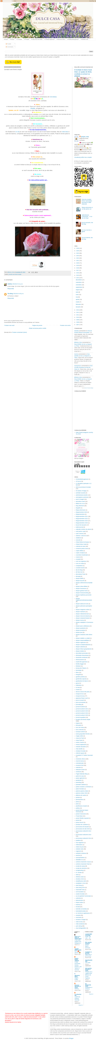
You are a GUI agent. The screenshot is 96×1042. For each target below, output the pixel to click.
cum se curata (80, 563)
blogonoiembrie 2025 (82, 523)
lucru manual (79, 729)
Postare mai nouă (9, 325)
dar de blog (79, 570)
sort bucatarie (80, 891)
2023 (77, 255)
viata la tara (79, 921)
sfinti (77, 874)
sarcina (78, 855)
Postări (9, 44)
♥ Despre (12, 39)
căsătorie (78, 538)
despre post (79, 632)
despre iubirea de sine (82, 603)
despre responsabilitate (82, 640)
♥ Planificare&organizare (73, 39)
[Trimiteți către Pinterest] (37, 272)
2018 (77, 268)
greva (77, 683)
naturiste (78, 767)
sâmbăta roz (79, 859)
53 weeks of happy (81, 490)
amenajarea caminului (82, 497)
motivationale (79, 763)
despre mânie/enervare (82, 614)
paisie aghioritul (80, 778)
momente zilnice (80, 759)
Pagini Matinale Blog (81, 774)
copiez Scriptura (80, 552)
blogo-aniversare (80, 510)
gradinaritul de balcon (82, 681)
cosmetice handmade (82, 555)
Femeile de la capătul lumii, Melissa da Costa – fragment (88, 975)
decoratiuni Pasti (80, 574)
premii (77, 820)
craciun (78, 557)
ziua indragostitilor (81, 928)
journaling (78, 704)
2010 (77, 317)
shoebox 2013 (80, 879)
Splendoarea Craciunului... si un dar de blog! (87, 216)
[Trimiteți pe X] (34, 272)
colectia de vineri (80, 546)
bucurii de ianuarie (81, 525)
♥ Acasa (6, 39)
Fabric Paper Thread (77, 959)
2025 (77, 250)
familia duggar (80, 664)
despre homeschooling (82, 592)
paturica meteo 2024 (81, 793)
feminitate (78, 670)
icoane (78, 689)
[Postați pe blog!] (33, 272)
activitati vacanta (80, 493)
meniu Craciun (80, 742)
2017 (77, 270)
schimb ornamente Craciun (83, 862)
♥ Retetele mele (84, 39)
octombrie (79, 284)
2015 (77, 275)
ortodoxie (78, 771)
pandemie (78, 780)
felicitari (78, 666)
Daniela (76, 330)
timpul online (79, 902)
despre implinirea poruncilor (83, 595)
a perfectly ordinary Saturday (77, 998)
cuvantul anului (80, 567)
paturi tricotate (80, 789)
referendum (79, 844)
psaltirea (78, 840)
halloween (79, 685)
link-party (78, 725)
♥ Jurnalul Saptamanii (49, 39)
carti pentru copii (80, 531)
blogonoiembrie (80, 514)
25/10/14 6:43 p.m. (18, 293)
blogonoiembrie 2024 (82, 520)
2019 (77, 265)
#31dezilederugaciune (82, 479)
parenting (78, 782)
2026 (77, 248)
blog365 (78, 508)
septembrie (79, 287)
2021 (77, 260)
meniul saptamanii (81, 744)
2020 (77, 263)
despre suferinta (80, 646)
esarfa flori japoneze (81, 661)
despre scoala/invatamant (83, 644)
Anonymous (77, 365)
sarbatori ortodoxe (81, 853)
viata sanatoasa (80, 924)
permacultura (79, 799)
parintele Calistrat (81, 784)
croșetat (78, 559)
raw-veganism (80, 842)
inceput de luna (80, 696)
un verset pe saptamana (82, 913)
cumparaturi (79, 565)
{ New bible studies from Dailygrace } (78, 941)
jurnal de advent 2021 (82, 709)
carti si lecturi (79, 533)
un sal (17, 131)
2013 (77, 310)
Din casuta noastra (88, 943)
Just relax (87, 962)
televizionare (79, 900)
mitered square (80, 753)
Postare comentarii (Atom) (19, 332)
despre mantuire (80, 611)
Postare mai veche (65, 325)
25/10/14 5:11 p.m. (17, 284)
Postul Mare (79, 816)
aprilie (78, 299)
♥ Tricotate (26, 39)
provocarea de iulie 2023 (83, 829)
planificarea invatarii (81, 806)
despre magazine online (82, 609)
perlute (78, 797)
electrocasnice (80, 659)
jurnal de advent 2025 (82, 715)
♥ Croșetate (19, 39)
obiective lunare (80, 769)
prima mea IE (79, 822)
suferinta (78, 898)
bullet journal (79, 527)
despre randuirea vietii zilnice (84, 634)
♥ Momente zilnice (61, 39)
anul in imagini (80, 499)
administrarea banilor (82, 495)
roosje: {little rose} (78, 949)
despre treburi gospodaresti (83, 649)
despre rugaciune (81, 642)
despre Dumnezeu (81, 588)
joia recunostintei (80, 702)
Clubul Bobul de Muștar (82, 542)
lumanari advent (80, 731)
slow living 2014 (80, 887)
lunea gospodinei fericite (83, 734)
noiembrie (79, 282)
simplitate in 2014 (81, 883)
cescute (78, 540)
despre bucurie (80, 580)
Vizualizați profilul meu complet (83, 157)
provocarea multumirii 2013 (83, 834)
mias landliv (79, 749)
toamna (78, 904)
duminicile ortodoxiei (81, 657)
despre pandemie (81, 628)
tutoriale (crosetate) (81, 909)
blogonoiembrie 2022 (82, 518)
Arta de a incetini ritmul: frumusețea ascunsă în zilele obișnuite (87, 202)
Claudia (32, 108)
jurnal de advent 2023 (82, 711)
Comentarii (10, 47)
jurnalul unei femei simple (15, 274)
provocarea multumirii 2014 (83, 838)
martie (78, 302)
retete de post (80, 847)
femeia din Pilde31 (81, 668)
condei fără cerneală (88, 934)
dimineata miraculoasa (82, 655)
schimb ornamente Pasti (82, 864)
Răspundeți (10, 288)
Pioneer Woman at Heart (78, 986)
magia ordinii (79, 736)
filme (77, 672)
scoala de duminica (81, 868)
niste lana (65, 131)
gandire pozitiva (80, 676)
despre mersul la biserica (83, 616)
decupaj (78, 576)
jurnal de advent (80, 706)
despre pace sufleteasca (83, 626)
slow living (79, 885)
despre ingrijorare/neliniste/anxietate (84, 599)
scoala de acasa (80, 866)
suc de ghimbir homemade (83, 896)
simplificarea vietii (81, 881)
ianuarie (78, 307)
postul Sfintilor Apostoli (82, 818)
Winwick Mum (77, 976)
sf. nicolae (79, 872)
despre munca (80, 620)
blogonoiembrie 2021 (82, 516)
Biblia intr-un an (80, 503)
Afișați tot (81, 1005)
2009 (77, 319)
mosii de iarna (80, 761)
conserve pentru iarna (82, 548)
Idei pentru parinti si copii (88, 969)
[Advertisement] (83, 111)
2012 (77, 312)
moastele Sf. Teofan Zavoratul (84, 755)
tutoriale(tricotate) (81, 911)
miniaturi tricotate (81, 751)
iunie (77, 294)
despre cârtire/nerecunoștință (84, 582)
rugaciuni (78, 851)
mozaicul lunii (79, 765)
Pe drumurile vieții (88, 985)
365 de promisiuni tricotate (83, 487)
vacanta (78, 915)
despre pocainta (80, 630)
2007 (77, 324)
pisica (77, 801)
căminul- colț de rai (81, 535)
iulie (77, 292)
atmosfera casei (80, 501)
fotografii (78, 674)
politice (78, 808)
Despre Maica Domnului (87, 946)
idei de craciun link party (82, 691)
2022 (77, 258)
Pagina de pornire (37, 325)
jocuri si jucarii (80, 700)
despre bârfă (79, 578)
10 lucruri (78, 481)
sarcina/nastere (80, 857)
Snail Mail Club (80, 889)
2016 (77, 273)
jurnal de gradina (80, 717)
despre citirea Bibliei (81, 586)
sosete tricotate (80, 894)
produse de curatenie (82, 824)
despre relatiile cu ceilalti (83, 638)
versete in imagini (81, 919)
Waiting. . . (77, 988)
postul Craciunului (81, 814)
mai (77, 297)
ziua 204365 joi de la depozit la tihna (82, 355)
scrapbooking (79, 870)
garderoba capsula (81, 679)
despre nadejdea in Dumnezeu (84, 622)
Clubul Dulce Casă (81, 544)
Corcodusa (53, 97)
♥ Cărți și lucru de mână (36, 39)
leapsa (78, 723)
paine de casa (80, 776)
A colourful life (78, 995)
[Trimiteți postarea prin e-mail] (29, 272)
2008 (77, 322)
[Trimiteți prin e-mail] (31, 272)
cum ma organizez (81, 561)
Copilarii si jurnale (88, 952)
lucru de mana (80, 727)
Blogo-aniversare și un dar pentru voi (87, 208)
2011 (77, 315)
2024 (77, 253)
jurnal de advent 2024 (82, 713)
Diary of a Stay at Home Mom (78, 937)
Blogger (71, 1038)
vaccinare (78, 917)
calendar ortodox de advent (83, 529)
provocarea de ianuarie (82, 826)
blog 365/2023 (80, 505)
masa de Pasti (80, 738)
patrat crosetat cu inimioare (83, 786)
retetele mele (79, 849)
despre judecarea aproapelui (84, 606)
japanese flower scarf (82, 698)
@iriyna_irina (85, 136)
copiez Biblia (79, 550)
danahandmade (88, 960)
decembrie (79, 280)
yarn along (79, 926)
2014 (77, 277)
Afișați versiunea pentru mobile (37, 328)
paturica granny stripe (82, 791)
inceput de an (79, 694)
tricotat (78, 906)
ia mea (78, 687)
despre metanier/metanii (82, 618)
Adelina (9, 284)
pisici (77, 803)
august (78, 289)
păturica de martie (81, 795)
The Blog (10, 293)
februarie (78, 304)
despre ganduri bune (81, 590)
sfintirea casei (80, 876)
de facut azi (79, 572)
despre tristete (80, 651)
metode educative (81, 746)
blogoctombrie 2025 (81, 512)
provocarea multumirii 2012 (83, 831)
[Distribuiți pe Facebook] (35, 272)
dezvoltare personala (82, 653)
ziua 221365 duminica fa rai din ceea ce (83, 367)
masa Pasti (79, 740)
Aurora (76, 354)
